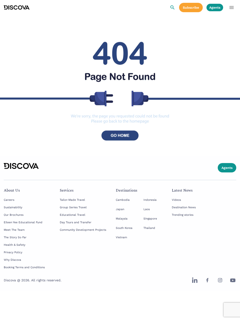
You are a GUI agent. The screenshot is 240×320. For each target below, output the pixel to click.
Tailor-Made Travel (72, 199)
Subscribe (191, 7)
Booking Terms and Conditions (24, 267)
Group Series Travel (73, 207)
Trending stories (182, 214)
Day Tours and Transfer (75, 222)
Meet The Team (14, 229)
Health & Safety (14, 244)
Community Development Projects (83, 229)
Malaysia (122, 218)
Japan (120, 209)
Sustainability (13, 207)
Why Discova (12, 259)
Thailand (149, 228)
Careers (9, 199)
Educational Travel (72, 214)
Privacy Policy (13, 252)
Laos (146, 209)
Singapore (150, 218)
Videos (176, 199)
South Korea (124, 228)
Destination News (184, 207)
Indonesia (150, 199)
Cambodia (123, 199)
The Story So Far (15, 237)
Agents (214, 7)
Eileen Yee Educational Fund (23, 222)
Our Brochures (13, 214)
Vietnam (121, 237)
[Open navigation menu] (231, 7)
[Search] (172, 7)
